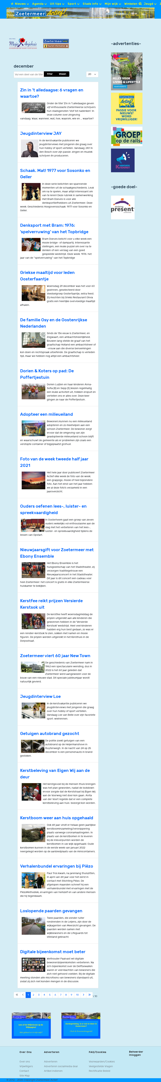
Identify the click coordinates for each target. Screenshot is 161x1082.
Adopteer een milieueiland (46, 414)
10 (77, 994)
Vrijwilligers (26, 1066)
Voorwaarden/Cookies (102, 1061)
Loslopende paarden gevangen (51, 911)
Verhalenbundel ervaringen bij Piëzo (56, 866)
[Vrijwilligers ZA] (126, 108)
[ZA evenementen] (80, 1025)
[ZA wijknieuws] (31, 1025)
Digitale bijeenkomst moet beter (52, 951)
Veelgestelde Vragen (101, 1066)
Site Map (24, 1075)
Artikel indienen (53, 1071)
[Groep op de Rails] (126, 136)
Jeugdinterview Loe (40, 696)
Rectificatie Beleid (99, 1071)
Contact (24, 1071)
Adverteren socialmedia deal (61, 1066)
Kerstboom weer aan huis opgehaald (56, 818)
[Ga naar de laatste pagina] (89, 995)
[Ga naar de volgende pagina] (83, 995)
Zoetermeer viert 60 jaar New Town (55, 655)
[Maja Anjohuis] (23, 43)
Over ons (24, 1061)
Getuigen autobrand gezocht (49, 733)
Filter (50, 74)
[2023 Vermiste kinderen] (123, 160)
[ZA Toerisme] (56, 43)
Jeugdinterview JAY (41, 133)
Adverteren (50, 1061)
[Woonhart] (126, 71)
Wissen (62, 74)
